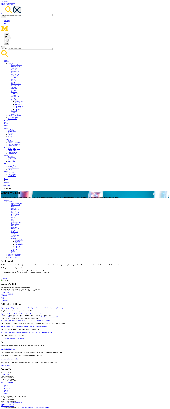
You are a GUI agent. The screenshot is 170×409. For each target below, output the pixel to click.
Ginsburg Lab (15, 71)
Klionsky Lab (15, 74)
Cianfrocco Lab (15, 66)
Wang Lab (14, 95)
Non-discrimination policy (41, 407)
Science (6, 61)
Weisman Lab (15, 96)
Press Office (11, 161)
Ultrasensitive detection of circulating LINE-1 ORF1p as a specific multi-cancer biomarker (26, 320)
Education (7, 120)
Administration (12, 131)
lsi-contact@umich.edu (16, 402)
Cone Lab (14, 68)
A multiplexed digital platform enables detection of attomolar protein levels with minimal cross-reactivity (30, 317)
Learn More (4, 278)
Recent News (11, 157)
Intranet (6, 23)
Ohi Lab (13, 87)
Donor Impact (12, 174)
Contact (10, 138)
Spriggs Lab (14, 93)
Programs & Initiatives (14, 117)
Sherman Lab (15, 90)
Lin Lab (13, 80)
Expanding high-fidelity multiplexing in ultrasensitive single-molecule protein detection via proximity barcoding (32, 308)
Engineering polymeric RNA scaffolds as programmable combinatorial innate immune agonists (27, 314)
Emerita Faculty (12, 119)
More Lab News (5, 365)
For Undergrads (12, 152)
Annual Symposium (13, 168)
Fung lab (13, 69)
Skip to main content (6, 1)
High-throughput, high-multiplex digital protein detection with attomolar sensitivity (24, 326)
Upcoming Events (13, 165)
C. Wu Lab (14, 100)
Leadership (11, 130)
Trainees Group (12, 150)
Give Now (11, 172)
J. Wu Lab (14, 111)
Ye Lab (13, 112)
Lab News (18, 107)
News (6, 122)
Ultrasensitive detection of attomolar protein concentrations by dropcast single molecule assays (27, 332)
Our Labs (7, 20)
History (10, 136)
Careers (10, 134)
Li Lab (13, 79)
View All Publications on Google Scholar (12, 338)
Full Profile (4, 295)
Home (6, 179)
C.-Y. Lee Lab (15, 76)
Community (11, 133)
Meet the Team (12, 153)
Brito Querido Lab (16, 65)
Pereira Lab (14, 114)
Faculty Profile (19, 101)
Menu (2, 46)
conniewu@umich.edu (7, 294)
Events (6, 123)
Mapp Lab (14, 82)
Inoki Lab (14, 73)
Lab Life (17, 109)
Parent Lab (14, 88)
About (6, 60)
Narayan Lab (15, 85)
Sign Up (10, 169)
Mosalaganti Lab (16, 84)
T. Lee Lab (14, 77)
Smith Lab (14, 92)
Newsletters (11, 160)
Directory (7, 21)
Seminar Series (12, 166)
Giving (6, 125)
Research (17, 103)
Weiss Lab (14, 98)
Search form (4, 15)
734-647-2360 (5, 292)
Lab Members (19, 106)
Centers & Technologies (14, 115)
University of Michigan (26, 407)
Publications (18, 104)
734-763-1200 (5, 402)
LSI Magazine (12, 158)
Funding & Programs (14, 149)
